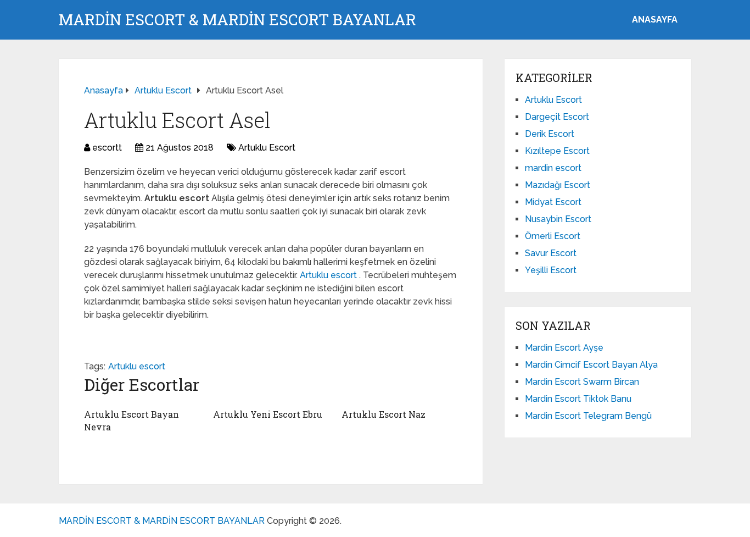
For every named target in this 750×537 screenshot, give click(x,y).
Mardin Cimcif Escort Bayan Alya (591, 364)
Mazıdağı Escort (557, 185)
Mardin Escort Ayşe (564, 347)
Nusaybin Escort (558, 219)
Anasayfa (655, 19)
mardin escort (553, 168)
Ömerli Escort (552, 236)
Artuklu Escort (266, 147)
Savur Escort (551, 253)
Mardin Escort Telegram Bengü (588, 416)
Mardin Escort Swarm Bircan (582, 382)
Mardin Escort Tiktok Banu (578, 399)
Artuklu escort (329, 275)
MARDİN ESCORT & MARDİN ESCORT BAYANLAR (237, 19)
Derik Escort (549, 134)
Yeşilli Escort (551, 270)
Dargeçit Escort (557, 117)
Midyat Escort (553, 202)
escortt (107, 147)
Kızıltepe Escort (557, 151)
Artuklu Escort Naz (384, 414)
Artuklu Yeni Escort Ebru (267, 414)
